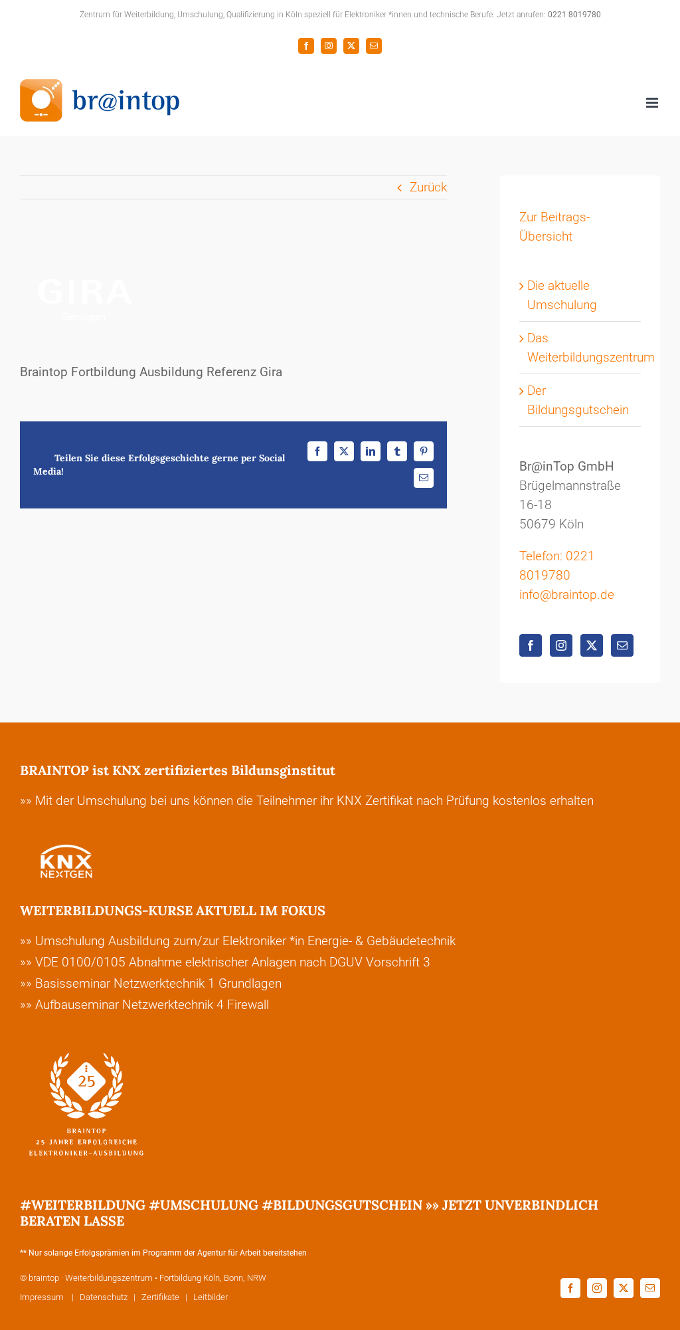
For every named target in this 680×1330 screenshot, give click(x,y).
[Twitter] (591, 645)
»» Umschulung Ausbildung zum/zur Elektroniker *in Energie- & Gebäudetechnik (238, 940)
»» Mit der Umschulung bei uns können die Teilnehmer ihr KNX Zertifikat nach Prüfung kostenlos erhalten (307, 800)
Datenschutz (104, 1297)
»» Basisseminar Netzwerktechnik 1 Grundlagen (151, 983)
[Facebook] (530, 645)
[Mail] (622, 645)
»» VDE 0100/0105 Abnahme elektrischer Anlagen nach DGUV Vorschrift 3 (225, 962)
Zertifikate (160, 1297)
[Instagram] (561, 645)
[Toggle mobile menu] (653, 103)
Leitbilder (210, 1297)
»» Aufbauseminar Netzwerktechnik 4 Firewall (144, 1004)
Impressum (43, 1297)
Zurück (428, 187)
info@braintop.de (566, 594)
